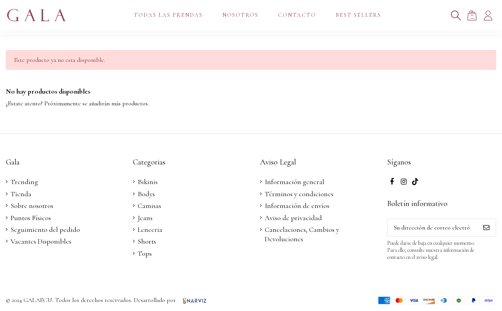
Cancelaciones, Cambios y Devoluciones (302, 234)
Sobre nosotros (32, 205)
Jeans (145, 217)
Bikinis (148, 181)
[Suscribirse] (486, 227)
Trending (24, 181)
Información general (294, 181)
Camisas (149, 205)
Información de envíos (297, 205)
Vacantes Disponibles (41, 241)
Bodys (146, 194)
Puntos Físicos (31, 217)
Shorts (147, 241)
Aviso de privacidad (293, 217)
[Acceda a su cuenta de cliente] (488, 15)
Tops (145, 253)
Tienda (21, 194)
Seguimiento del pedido (45, 229)
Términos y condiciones (299, 194)
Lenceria (150, 229)
